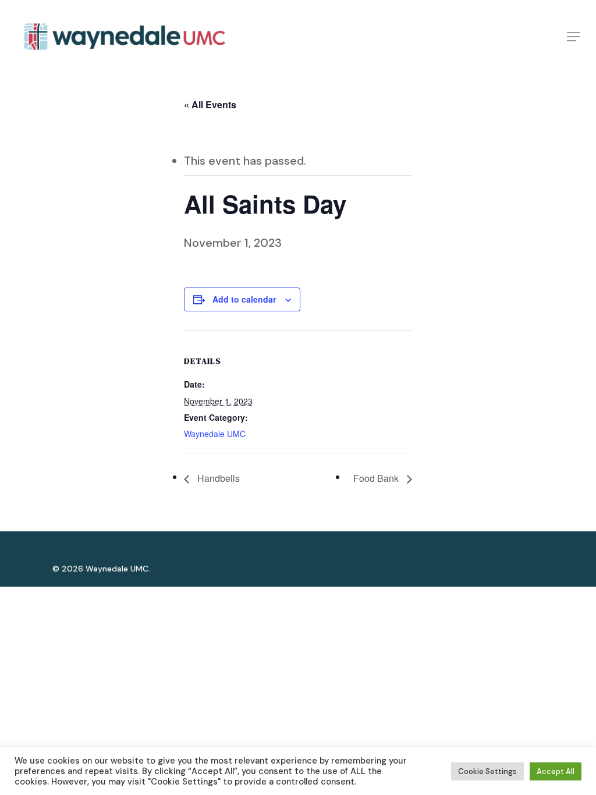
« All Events (210, 104)
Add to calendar (244, 299)
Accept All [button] (555, 771)
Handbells (217, 478)
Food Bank (377, 478)
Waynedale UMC (215, 433)
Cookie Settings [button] (487, 771)
